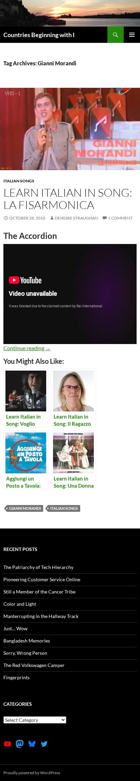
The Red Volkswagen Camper (34, 665)
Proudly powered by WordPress (31, 772)
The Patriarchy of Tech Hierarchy (38, 567)
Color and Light (19, 604)
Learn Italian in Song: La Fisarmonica (67, 198)
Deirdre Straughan (76, 218)
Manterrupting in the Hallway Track (40, 616)
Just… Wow (15, 628)
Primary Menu (132, 35)
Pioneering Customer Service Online (41, 579)
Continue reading (27, 348)
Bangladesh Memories (26, 641)
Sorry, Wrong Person (25, 653)
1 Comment (120, 218)
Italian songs (18, 180)
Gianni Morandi (25, 508)
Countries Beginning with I (39, 34)
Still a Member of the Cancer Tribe (39, 592)
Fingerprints (16, 677)
